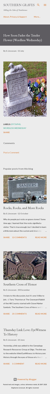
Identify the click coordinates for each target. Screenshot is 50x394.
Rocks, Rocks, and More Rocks (23, 208)
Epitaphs (16, 124)
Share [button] (6, 132)
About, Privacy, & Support (15, 17)
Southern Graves (19, 5)
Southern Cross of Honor (20, 284)
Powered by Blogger (27, 379)
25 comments (19, 314)
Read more (41, 237)
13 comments (19, 237)
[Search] (38, 5)
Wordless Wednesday (14, 128)
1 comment (18, 363)
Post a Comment (11, 152)
